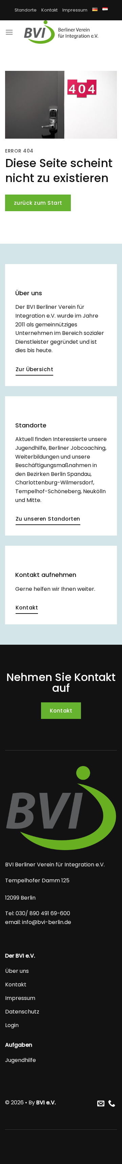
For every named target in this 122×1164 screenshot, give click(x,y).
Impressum (74, 10)
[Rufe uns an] (111, 1104)
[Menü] (9, 32)
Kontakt (49, 10)
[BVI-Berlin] (61, 32)
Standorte (26, 10)
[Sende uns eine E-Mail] (100, 1104)
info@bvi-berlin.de (46, 922)
